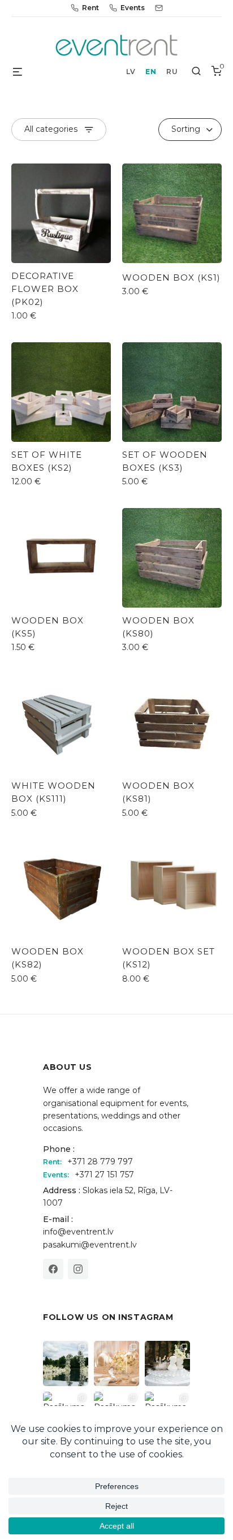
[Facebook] (53, 1269)
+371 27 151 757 (104, 1174)
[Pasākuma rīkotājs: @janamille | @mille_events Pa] (65, 1363)
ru (172, 71)
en (150, 71)
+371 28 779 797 (100, 1161)
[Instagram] (78, 1269)
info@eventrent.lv (78, 1232)
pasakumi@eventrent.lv (90, 1245)
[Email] (159, 8)
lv (130, 71)
